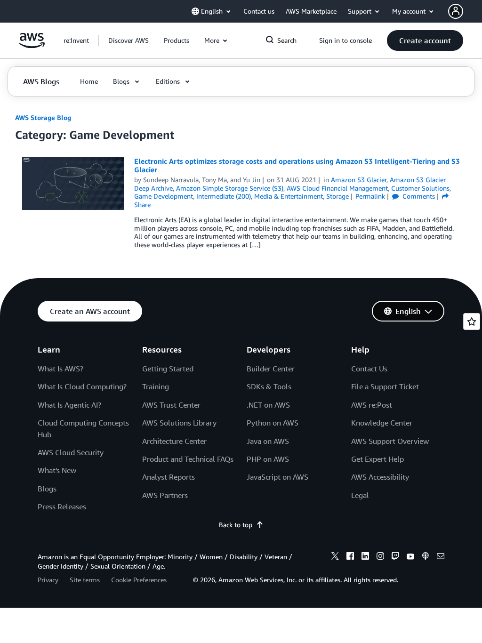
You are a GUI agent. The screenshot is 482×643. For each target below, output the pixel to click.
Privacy (48, 580)
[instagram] (380, 557)
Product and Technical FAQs (187, 459)
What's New (57, 470)
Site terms (85, 580)
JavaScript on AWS (277, 477)
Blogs (47, 488)
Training (155, 386)
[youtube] (410, 557)
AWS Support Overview (390, 441)
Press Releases (62, 506)
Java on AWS (268, 441)
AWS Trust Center (171, 405)
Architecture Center (174, 441)
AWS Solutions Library (179, 422)
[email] (440, 557)
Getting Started (167, 368)
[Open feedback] (471, 321)
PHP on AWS (268, 459)
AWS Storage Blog (43, 117)
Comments (418, 196)
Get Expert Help (377, 459)
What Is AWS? (60, 368)
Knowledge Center (381, 422)
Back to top (235, 525)
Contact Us (369, 368)
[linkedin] (365, 557)
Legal (360, 495)
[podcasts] (425, 557)
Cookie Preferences (139, 580)
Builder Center (271, 368)
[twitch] (395, 557)
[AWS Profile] (455, 11)
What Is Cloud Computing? (82, 386)
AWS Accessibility (380, 477)
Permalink (370, 196)
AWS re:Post (371, 405)
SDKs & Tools (269, 386)
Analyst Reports (168, 477)
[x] (335, 557)
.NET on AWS (268, 405)
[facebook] (350, 557)
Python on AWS (272, 422)
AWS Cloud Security (71, 452)
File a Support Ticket (385, 386)
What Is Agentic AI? (69, 405)
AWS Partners (165, 495)
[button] (128, 40)
